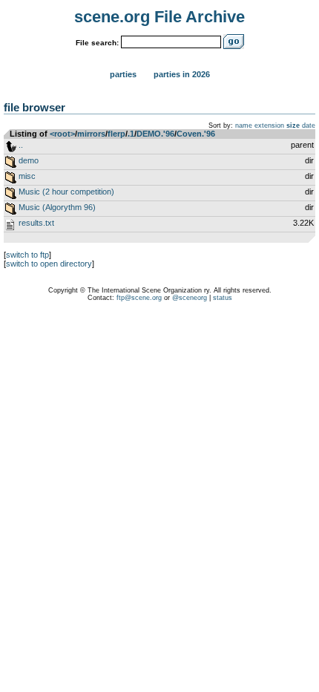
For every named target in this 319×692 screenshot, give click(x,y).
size (293, 125)
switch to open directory (49, 263)
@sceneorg (189, 297)
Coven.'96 (196, 133)
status (222, 297)
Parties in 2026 (182, 74)
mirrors (91, 133)
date (308, 125)
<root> (62, 133)
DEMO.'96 (155, 133)
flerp (116, 133)
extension (269, 125)
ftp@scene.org (139, 297)
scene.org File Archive (159, 16)
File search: (97, 43)
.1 (131, 133)
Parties (123, 74)
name (243, 125)
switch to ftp (27, 254)
